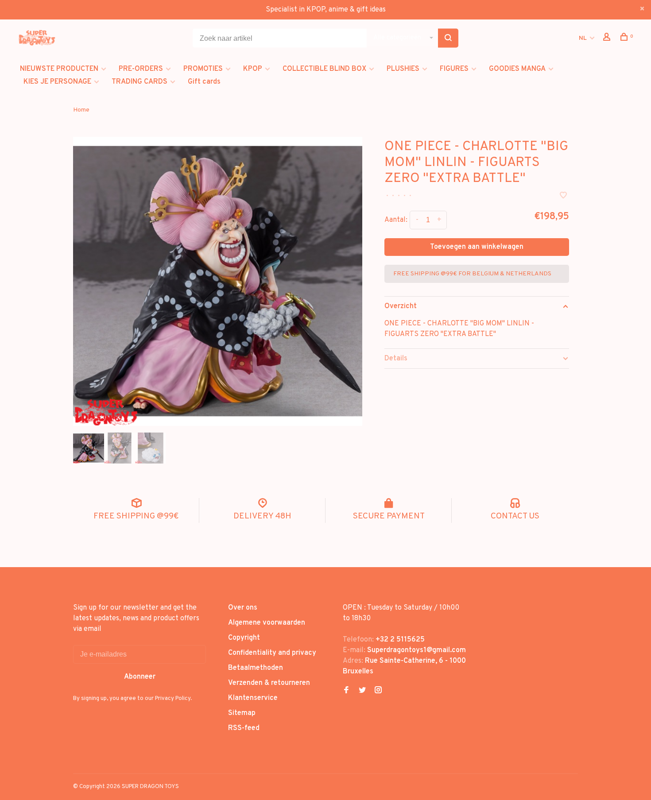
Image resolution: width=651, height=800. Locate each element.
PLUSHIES (403, 69)
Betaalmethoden (255, 668)
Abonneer (139, 676)
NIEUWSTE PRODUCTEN (59, 69)
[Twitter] (362, 691)
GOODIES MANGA (517, 69)
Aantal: (395, 220)
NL (583, 38)
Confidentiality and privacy (272, 653)
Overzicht (400, 306)
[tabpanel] (217, 281)
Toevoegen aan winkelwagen (476, 247)
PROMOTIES (203, 69)
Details (395, 358)
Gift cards (204, 81)
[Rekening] (608, 39)
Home (81, 110)
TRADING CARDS (139, 81)
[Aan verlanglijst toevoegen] (563, 196)
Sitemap (242, 713)
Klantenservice (253, 698)
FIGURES (454, 69)
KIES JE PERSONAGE (57, 81)
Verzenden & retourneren (269, 683)
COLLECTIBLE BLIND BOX (324, 69)
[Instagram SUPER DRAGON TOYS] (378, 691)
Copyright (244, 638)
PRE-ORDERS (141, 69)
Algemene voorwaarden (266, 622)
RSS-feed (244, 728)
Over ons (242, 607)
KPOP (252, 69)
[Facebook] (346, 691)
